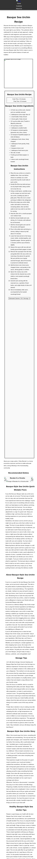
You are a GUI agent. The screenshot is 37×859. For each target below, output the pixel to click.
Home (19, 3)
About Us (19, 8)
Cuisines (19, 6)
